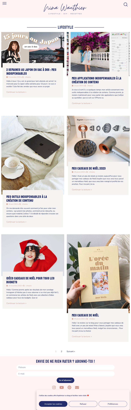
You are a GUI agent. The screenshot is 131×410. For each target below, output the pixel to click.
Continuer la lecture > (16, 92)
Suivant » (71, 351)
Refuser (83, 404)
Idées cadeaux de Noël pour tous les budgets (30, 280)
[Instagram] (54, 387)
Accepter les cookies (53, 404)
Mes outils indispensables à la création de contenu (26, 199)
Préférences (113, 404)
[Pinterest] (69, 387)
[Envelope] (77, 387)
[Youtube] (62, 387)
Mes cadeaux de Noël (85, 315)
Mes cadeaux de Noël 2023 (89, 168)
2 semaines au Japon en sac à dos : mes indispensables (31, 72)
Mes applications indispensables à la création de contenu (96, 80)
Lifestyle (28, 77)
